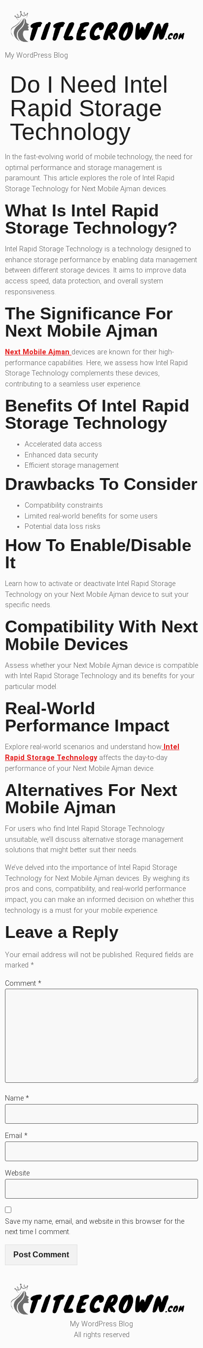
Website (17, 1173)
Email (16, 1136)
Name (17, 1098)
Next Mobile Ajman (38, 352)
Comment (23, 983)
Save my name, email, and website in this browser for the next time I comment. (94, 1227)
